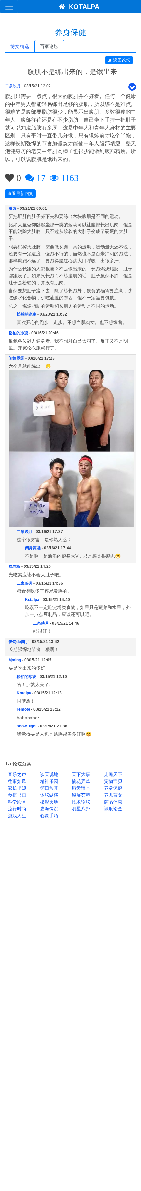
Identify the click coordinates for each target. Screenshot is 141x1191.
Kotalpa (32, 599)
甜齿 (12, 208)
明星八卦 (80, 808)
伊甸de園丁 (19, 641)
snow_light (27, 726)
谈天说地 (48, 774)
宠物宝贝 (112, 781)
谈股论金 (112, 808)
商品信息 (112, 801)
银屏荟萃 (80, 795)
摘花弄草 (80, 781)
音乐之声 (16, 774)
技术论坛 (80, 801)
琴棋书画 (16, 795)
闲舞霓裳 (16, 358)
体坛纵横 (48, 795)
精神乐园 (48, 781)
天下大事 (80, 774)
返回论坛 (121, 60)
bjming (15, 660)
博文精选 (19, 46)
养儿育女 (112, 795)
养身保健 (112, 788)
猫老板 (14, 566)
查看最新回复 (20, 193)
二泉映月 (13, 86)
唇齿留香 (80, 788)
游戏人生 (16, 815)
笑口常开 (48, 788)
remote (23, 709)
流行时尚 (16, 808)
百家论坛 (49, 46)
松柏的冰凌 (26, 314)
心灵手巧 (48, 815)
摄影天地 (48, 801)
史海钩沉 (48, 808)
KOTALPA (82, 6)
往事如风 (16, 781)
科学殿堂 (16, 801)
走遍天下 (112, 774)
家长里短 (16, 788)
